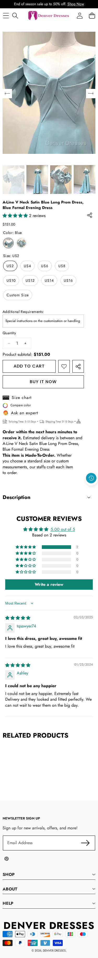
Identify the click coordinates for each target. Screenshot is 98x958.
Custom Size (18, 295)
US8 (62, 265)
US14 (49, 280)
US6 (44, 265)
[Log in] (79, 15)
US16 (68, 280)
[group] (13, 179)
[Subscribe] (85, 843)
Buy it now (43, 382)
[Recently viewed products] (91, 478)
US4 (27, 265)
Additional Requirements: (23, 311)
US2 (10, 265)
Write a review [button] (49, 584)
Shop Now (75, 3)
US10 (11, 280)
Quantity (9, 333)
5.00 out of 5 (63, 529)
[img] (17, 618)
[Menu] (6, 15)
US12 (30, 280)
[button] (91, 490)
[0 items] (92, 15)
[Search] (15, 15)
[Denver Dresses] (49, 15)
